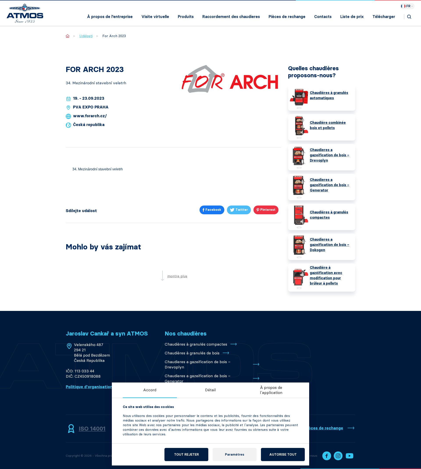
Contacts (323, 16)
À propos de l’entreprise (110, 16)
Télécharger (384, 16)
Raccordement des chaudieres (231, 16)
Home (68, 36)
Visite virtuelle (155, 16)
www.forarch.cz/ (90, 116)
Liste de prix (352, 16)
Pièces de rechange (287, 16)
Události (86, 36)
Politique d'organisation (89, 386)
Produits (186, 16)
